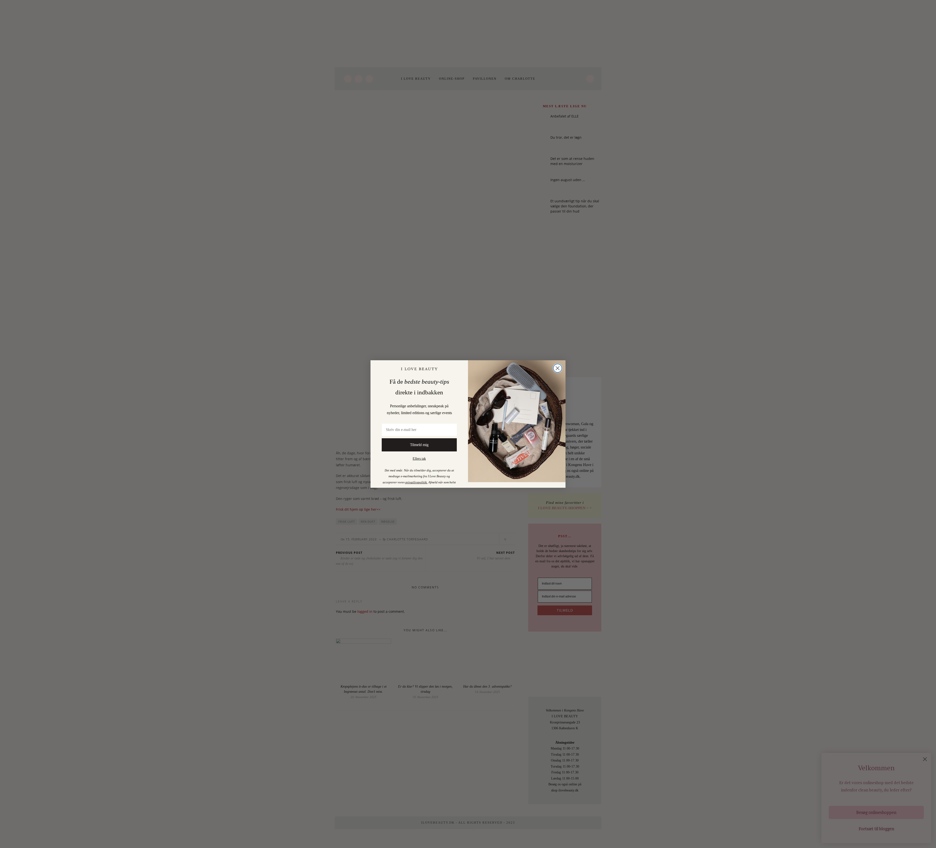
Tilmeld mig (419, 445)
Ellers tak (419, 458)
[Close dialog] (557, 368)
